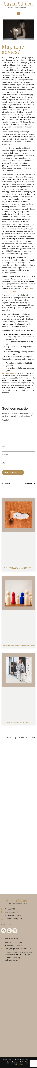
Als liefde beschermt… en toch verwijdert (18, 646)
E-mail (5, 454)
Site (3, 463)
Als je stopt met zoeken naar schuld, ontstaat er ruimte (18, 568)
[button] (18, 13)
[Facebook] (3, 930)
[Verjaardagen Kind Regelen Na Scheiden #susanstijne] (18, 787)
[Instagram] (14, 930)
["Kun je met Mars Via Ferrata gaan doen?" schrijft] (18, 824)
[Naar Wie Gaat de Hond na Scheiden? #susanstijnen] (18, 805)
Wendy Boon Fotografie (22, 1064)
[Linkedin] (9, 930)
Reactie (5, 420)
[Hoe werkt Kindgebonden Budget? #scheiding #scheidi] (18, 843)
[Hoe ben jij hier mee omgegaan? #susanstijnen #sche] (18, 749)
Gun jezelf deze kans (10, 373)
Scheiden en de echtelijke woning (18, 723)
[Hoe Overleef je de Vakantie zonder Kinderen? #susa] (18, 862)
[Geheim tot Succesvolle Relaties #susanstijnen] (18, 768)
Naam (5, 446)
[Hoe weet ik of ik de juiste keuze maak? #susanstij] (18, 881)
